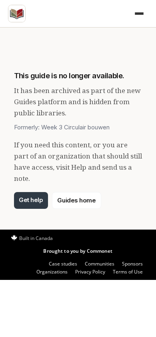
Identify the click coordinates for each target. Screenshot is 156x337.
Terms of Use (128, 271)
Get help (31, 200)
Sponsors (132, 263)
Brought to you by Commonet (77, 251)
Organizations (52, 271)
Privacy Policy (90, 271)
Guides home (76, 200)
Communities (99, 263)
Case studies (63, 263)
